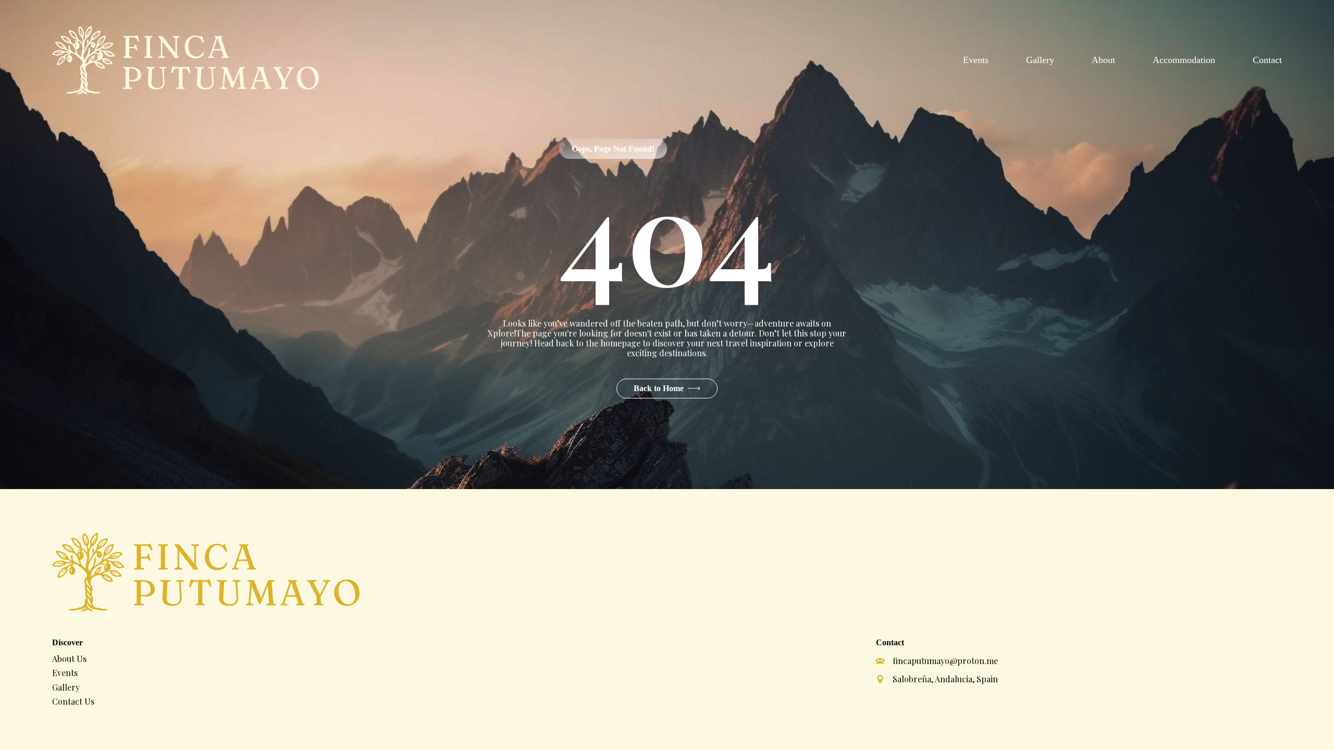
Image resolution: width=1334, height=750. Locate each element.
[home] (185, 60)
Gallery (1040, 60)
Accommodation (1184, 60)
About (1103, 60)
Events (976, 60)
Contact (1267, 60)
